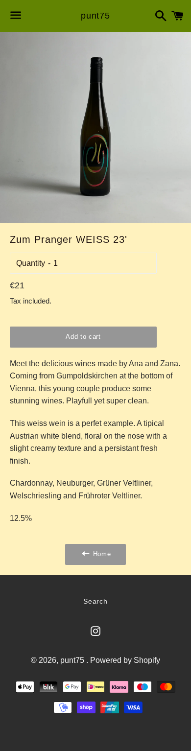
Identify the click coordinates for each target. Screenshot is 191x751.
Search (95, 601)
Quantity (30, 263)
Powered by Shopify (125, 660)
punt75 (95, 16)
